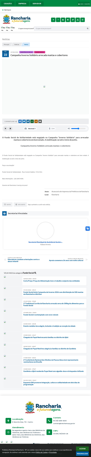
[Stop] (10, 128)
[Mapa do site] (77, 20)
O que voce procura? (26, 28)
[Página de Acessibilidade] (82, 20)
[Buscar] (87, 28)
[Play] (5, 128)
